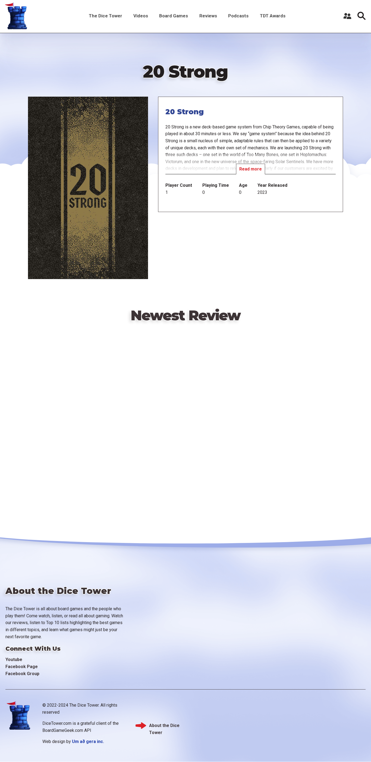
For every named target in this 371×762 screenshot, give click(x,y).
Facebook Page (21, 666)
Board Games (173, 15)
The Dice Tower (105, 15)
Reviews (208, 15)
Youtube (13, 659)
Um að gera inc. (88, 741)
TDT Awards (272, 15)
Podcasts (238, 15)
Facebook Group (22, 673)
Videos (140, 15)
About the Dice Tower (164, 726)
